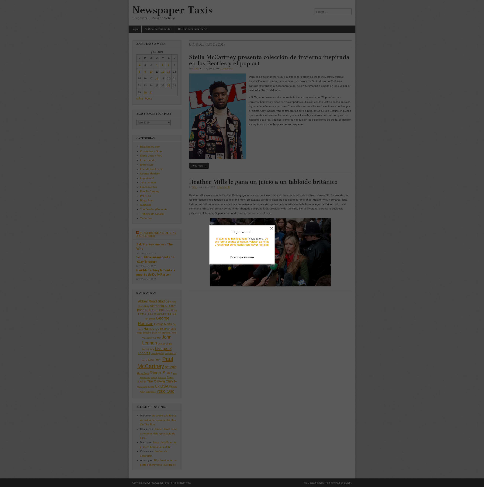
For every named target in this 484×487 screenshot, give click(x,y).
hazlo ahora (256, 238)
